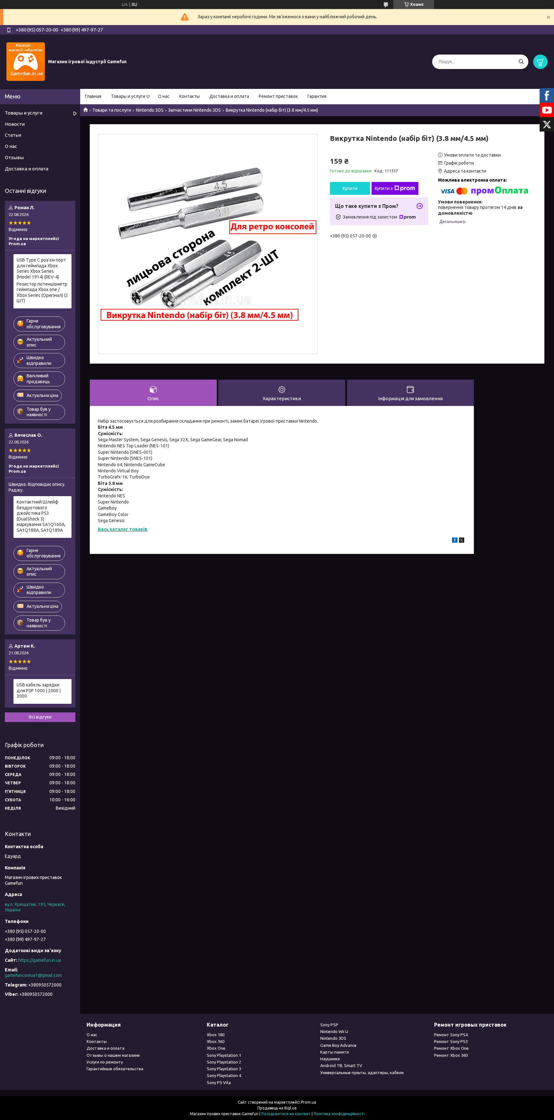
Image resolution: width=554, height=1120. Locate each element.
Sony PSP (329, 1024)
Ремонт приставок (278, 96)
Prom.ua (308, 1102)
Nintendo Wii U (334, 1031)
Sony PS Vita (219, 1082)
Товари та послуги (111, 110)
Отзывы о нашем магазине (113, 1055)
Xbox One (216, 1048)
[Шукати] (521, 62)
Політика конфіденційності (339, 1114)
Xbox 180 (215, 1034)
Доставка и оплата (229, 96)
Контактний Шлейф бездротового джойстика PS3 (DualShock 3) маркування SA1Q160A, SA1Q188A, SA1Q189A (41, 516)
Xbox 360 (215, 1041)
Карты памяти (334, 1052)
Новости (15, 124)
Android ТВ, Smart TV (341, 1065)
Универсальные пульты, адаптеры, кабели (362, 1072)
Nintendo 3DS (150, 110)
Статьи (13, 135)
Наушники (330, 1058)
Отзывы (14, 157)
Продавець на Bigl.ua (277, 1108)
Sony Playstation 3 (224, 1068)
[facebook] (454, 541)
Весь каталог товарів (122, 529)
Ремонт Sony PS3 (451, 1041)
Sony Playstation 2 (224, 1062)
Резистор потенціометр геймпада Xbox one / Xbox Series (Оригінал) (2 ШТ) (42, 292)
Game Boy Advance (338, 1045)
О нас (164, 96)
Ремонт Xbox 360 (451, 1055)
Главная (93, 96)
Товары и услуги (128, 96)
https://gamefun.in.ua (39, 960)
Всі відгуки (40, 716)
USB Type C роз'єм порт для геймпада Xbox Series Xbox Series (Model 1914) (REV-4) (41, 268)
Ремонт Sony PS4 (451, 1034)
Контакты (189, 96)
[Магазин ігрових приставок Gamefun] (25, 61)
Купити (350, 188)
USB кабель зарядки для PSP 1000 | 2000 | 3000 (39, 690)
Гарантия (316, 96)
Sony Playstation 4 (224, 1075)
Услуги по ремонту (105, 1062)
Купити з (384, 188)
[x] (461, 541)
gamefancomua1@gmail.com (33, 975)
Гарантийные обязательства (115, 1068)
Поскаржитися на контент (286, 1114)
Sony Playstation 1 (224, 1055)
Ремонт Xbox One (451, 1048)
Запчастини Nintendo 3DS (194, 110)
